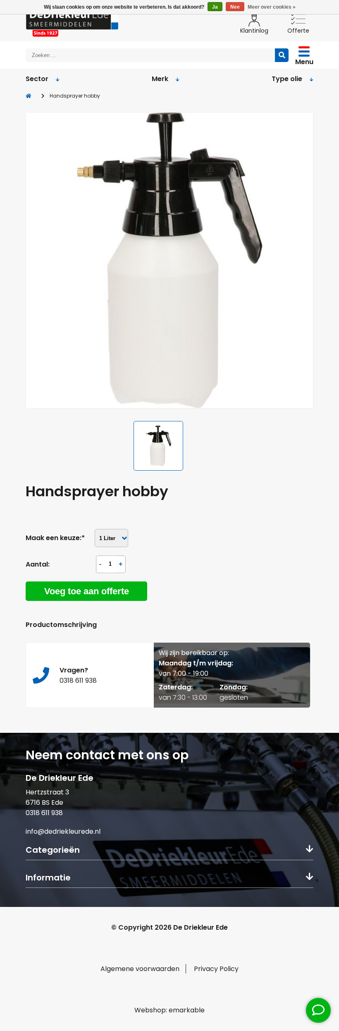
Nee (235, 7)
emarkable (187, 1010)
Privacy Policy (216, 969)
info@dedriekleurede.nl (63, 831)
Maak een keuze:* (55, 538)
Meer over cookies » (272, 7)
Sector (37, 79)
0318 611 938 (44, 813)
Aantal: (38, 564)
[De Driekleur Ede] (72, 22)
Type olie (287, 79)
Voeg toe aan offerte (86, 591)
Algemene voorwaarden (139, 969)
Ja (215, 7)
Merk (160, 79)
